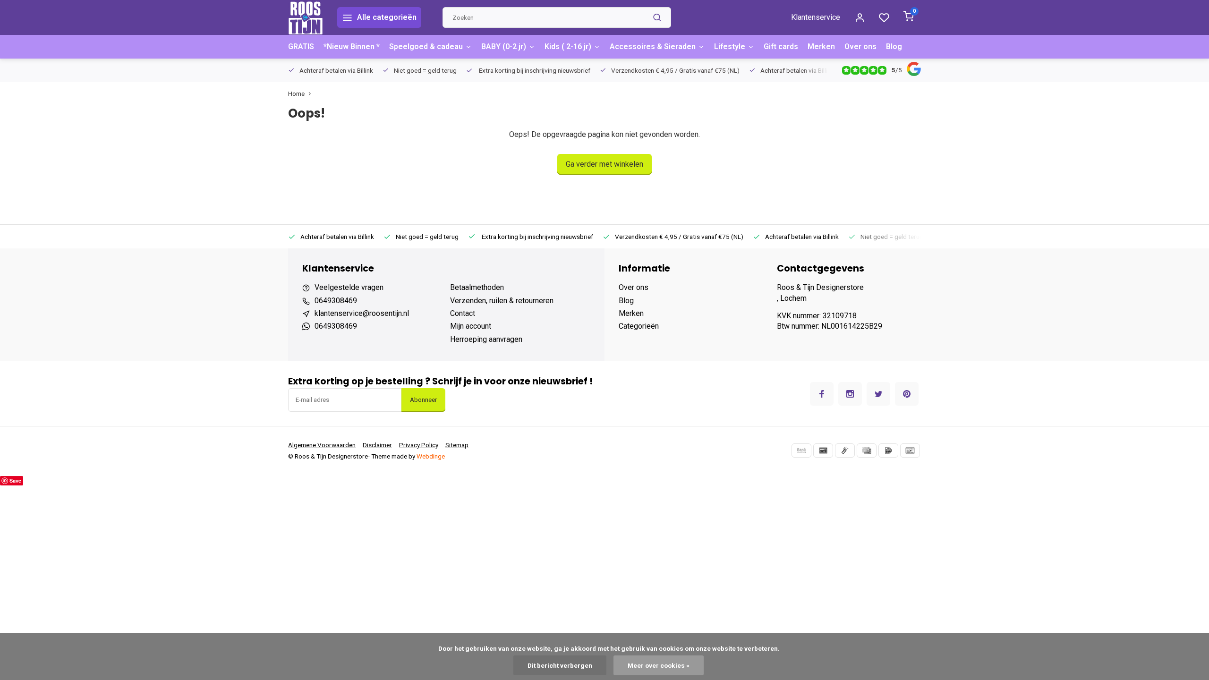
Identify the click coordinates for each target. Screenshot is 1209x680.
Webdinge (431, 456)
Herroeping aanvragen (486, 339)
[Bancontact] (910, 450)
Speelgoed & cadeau (426, 46)
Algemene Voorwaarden (322, 445)
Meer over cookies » (659, 665)
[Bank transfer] (801, 450)
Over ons (860, 46)
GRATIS (301, 46)
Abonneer (423, 399)
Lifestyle (729, 46)
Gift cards (781, 46)
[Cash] (845, 450)
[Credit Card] (867, 450)
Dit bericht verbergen (560, 665)
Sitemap (456, 445)
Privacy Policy (418, 445)
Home (296, 93)
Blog (894, 46)
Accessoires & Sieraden (653, 46)
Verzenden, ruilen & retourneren (501, 300)
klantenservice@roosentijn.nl (362, 313)
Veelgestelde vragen (349, 287)
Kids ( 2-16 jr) (568, 46)
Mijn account (470, 326)
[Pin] (823, 450)
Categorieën (639, 326)
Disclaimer (377, 445)
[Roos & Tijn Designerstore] (305, 17)
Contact (462, 313)
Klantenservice (815, 17)
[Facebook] (822, 394)
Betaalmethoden (477, 287)
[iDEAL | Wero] (888, 450)
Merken (821, 46)
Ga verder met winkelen (604, 164)
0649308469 (336, 300)
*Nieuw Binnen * (352, 46)
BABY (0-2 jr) (503, 46)
